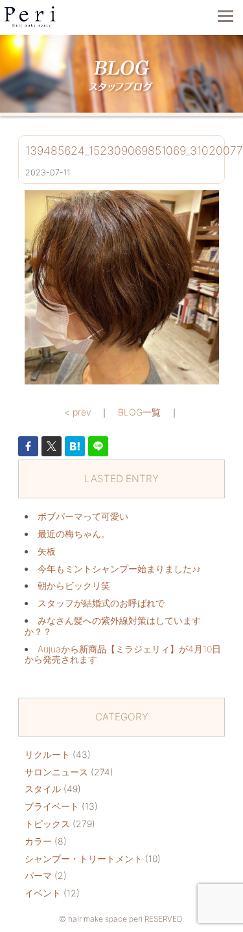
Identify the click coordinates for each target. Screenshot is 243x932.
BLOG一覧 (139, 411)
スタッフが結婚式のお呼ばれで (101, 602)
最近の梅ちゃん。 (74, 533)
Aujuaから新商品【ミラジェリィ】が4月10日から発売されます (123, 654)
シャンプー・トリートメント (84, 858)
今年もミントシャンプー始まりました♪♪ (119, 568)
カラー (38, 841)
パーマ (38, 875)
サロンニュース (56, 771)
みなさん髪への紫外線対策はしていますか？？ (113, 626)
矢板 (47, 551)
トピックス (47, 823)
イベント (43, 892)
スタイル (43, 788)
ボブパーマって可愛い (83, 516)
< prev (77, 411)
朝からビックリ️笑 (74, 585)
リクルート (47, 754)
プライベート (52, 806)
